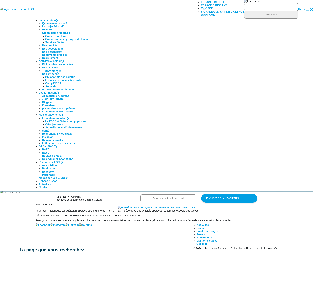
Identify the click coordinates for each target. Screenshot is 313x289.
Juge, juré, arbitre (53, 99)
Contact (44, 187)
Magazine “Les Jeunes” (53, 178)
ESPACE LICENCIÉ (213, 2)
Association (49, 165)
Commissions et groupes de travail (66, 39)
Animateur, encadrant (55, 96)
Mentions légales (206, 240)
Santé (45, 130)
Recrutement (50, 58)
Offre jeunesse (54, 124)
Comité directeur (55, 36)
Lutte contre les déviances (58, 143)
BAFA (45, 149)
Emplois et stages (207, 231)
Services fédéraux (56, 42)
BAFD (46, 152)
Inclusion (47, 137)
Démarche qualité (53, 140)
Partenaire (48, 174)
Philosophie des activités (57, 64)
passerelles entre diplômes (58, 108)
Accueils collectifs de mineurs (63, 127)
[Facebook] (43, 225)
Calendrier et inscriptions (57, 111)
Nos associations (53, 48)
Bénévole (48, 171)
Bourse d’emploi (52, 156)
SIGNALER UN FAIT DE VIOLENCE (222, 11)
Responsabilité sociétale (57, 133)
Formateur (48, 105)
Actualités (45, 184)
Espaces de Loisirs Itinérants (63, 80)
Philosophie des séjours (60, 77)
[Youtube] (85, 225)
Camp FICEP (53, 83)
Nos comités (50, 45)
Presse (200, 234)
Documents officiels (54, 54)
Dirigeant (47, 102)
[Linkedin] (72, 225)
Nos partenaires (52, 51)
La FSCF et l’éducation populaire (65, 121)
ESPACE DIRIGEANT (214, 5)
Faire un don (204, 237)
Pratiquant (48, 168)
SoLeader (51, 86)
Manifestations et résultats (58, 89)
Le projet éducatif (53, 26)
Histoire (47, 29)
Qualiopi (201, 243)
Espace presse (48, 181)
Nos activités (50, 67)
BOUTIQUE (208, 14)
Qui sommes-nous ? (54, 23)
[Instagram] (58, 225)
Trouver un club (52, 70)
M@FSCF (207, 8)
